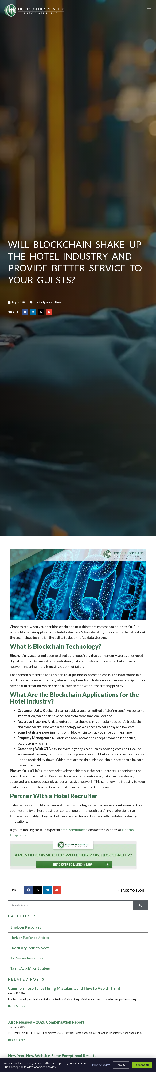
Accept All (142, 1064)
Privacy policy (101, 1064)
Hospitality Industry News (47, 302)
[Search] (140, 905)
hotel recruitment (73, 830)
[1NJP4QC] (78, 856)
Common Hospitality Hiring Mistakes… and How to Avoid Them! (64, 988)
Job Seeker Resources (26, 958)
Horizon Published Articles (30, 937)
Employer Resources (25, 927)
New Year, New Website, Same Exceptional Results (52, 1055)
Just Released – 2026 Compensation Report (46, 1022)
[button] (149, 10)
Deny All (121, 1064)
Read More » (17, 1006)
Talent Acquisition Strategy (30, 968)
